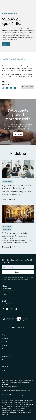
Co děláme (5, 338)
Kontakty (4, 345)
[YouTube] (7, 309)
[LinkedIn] (3, 309)
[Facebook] (11, 309)
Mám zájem (18, 134)
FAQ (3, 349)
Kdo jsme (4, 335)
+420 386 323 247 (6, 297)
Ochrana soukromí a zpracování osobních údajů (16, 390)
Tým (3, 363)
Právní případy (6, 367)
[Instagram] (16, 309)
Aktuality (4, 342)
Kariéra (4, 370)
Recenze (4, 360)
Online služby (6, 356)
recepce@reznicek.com (8, 304)
